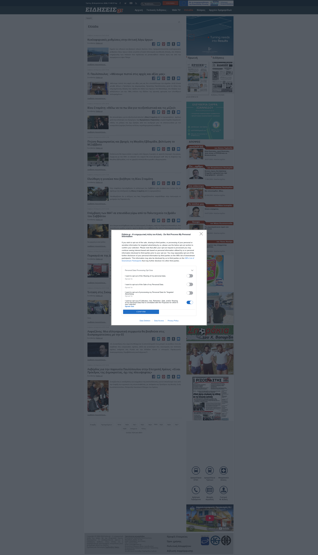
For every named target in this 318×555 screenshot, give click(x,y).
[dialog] (159, 277)
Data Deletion (145, 321)
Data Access (159, 321)
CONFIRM (141, 312)
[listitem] (159, 270)
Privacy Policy (173, 321)
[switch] (190, 276)
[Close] (202, 234)
